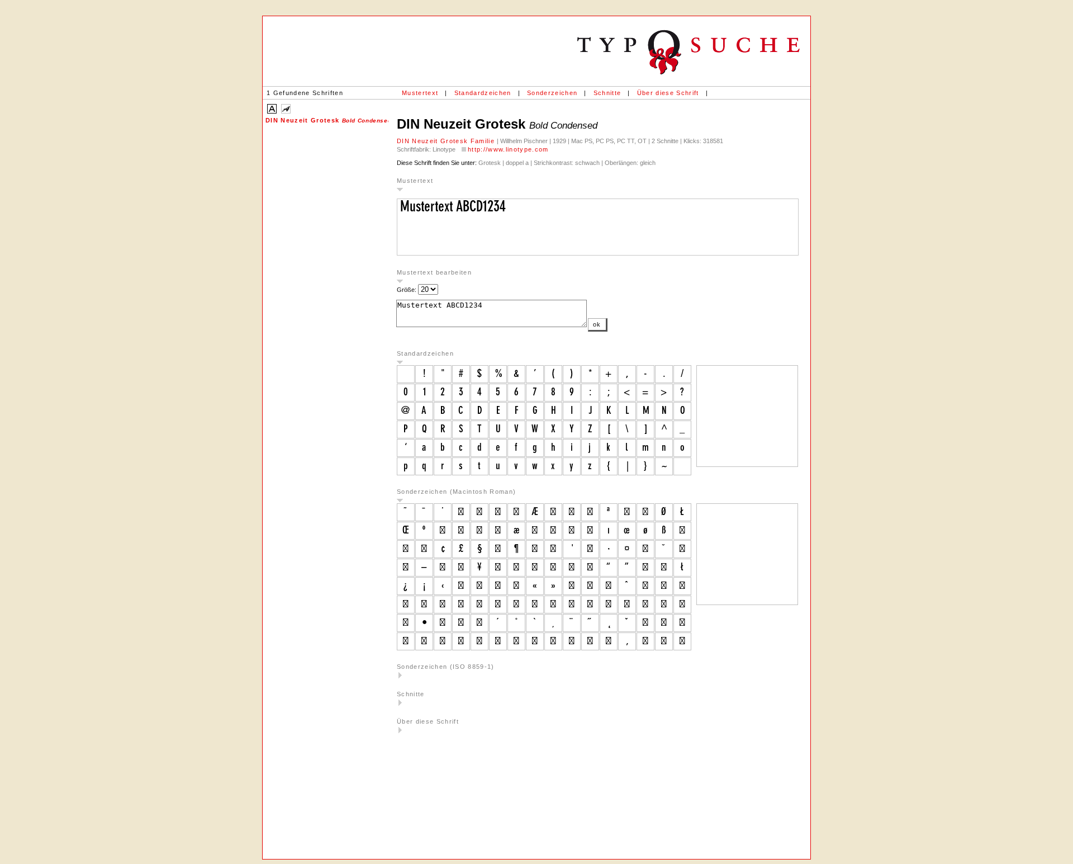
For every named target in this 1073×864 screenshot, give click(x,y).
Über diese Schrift (668, 92)
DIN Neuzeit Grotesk (326, 120)
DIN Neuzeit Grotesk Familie (447, 141)
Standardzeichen (482, 92)
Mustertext (420, 92)
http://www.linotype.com (508, 149)
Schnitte (607, 92)
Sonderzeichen (552, 92)
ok (597, 324)
